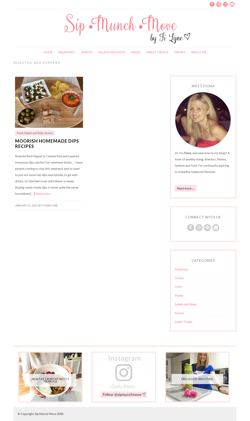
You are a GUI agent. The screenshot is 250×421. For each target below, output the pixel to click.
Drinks (179, 52)
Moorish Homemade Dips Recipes (47, 143)
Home (48, 52)
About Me (199, 52)
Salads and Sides (111, 52)
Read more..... (185, 188)
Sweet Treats (157, 52)
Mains (135, 52)
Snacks (87, 52)
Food (20, 133)
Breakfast (66, 52)
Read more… (43, 193)
